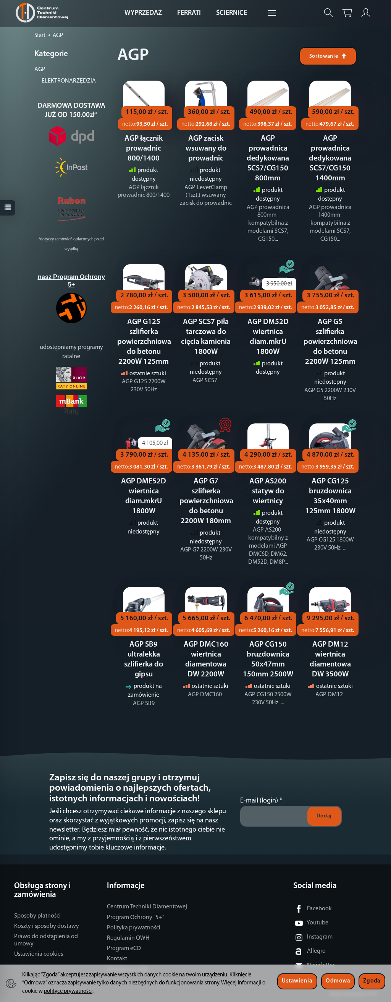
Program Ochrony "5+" (135, 917)
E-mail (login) (259, 800)
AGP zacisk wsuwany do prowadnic (206, 148)
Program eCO (124, 948)
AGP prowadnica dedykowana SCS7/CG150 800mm (268, 158)
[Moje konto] (365, 13)
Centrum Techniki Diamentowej (147, 907)
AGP (39, 69)
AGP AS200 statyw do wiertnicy (267, 491)
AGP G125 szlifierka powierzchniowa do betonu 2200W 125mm (144, 342)
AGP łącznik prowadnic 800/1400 (143, 148)
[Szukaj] (328, 13)
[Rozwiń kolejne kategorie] (271, 13)
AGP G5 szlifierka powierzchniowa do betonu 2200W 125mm (330, 342)
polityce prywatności (68, 991)
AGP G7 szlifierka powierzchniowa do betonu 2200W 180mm (206, 501)
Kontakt (117, 959)
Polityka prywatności (133, 928)
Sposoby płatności (37, 916)
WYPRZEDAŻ (143, 13)
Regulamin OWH (128, 938)
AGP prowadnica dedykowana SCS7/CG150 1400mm (330, 158)
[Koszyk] (347, 13)
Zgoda (372, 981)
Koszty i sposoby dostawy (46, 926)
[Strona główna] (44, 13)
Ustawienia (297, 981)
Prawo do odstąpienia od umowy (46, 940)
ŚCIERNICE (231, 13)
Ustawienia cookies (38, 954)
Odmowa (338, 981)
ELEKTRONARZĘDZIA (69, 81)
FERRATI (189, 13)
